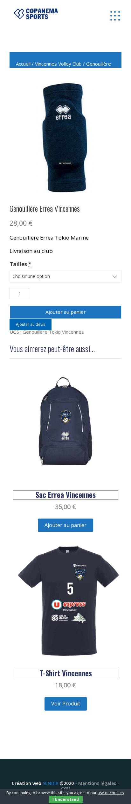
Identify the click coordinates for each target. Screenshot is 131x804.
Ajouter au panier (65, 312)
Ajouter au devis (30, 324)
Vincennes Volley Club (58, 64)
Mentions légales (97, 783)
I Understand (65, 799)
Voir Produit (65, 703)
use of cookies (111, 792)
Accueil (23, 64)
